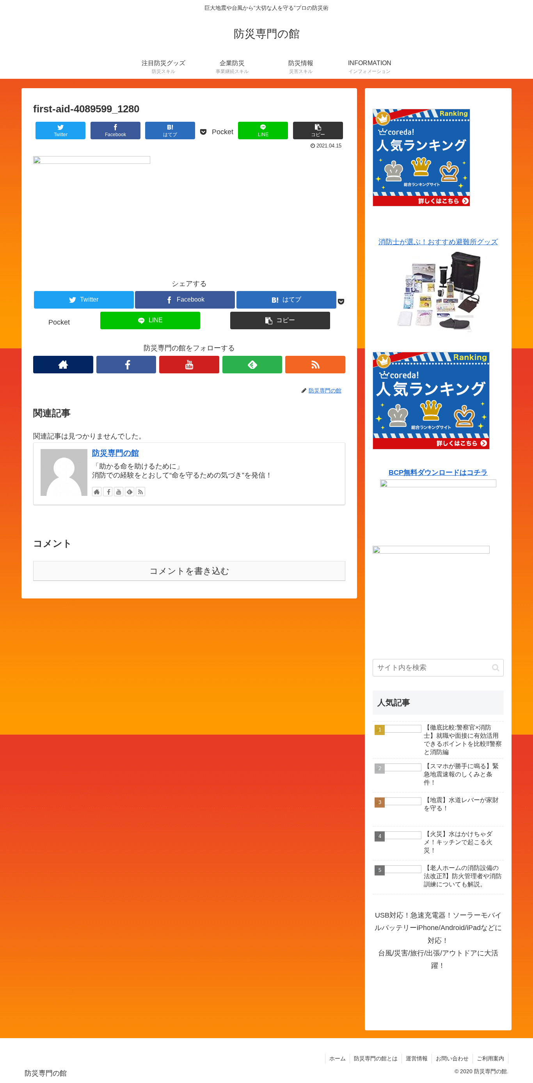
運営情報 (417, 1058)
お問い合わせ (452, 1058)
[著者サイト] (63, 364)
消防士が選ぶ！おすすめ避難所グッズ (438, 242)
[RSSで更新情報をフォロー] (315, 364)
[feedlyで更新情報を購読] (252, 364)
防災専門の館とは (376, 1058)
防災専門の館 (115, 453)
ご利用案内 (490, 1058)
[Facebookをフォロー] (126, 364)
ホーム (337, 1058)
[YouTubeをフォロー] (189, 364)
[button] (496, 667)
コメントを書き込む (189, 571)
